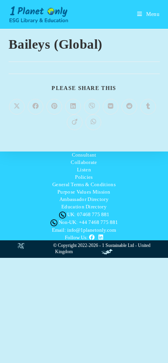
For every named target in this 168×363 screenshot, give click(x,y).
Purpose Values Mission (84, 192)
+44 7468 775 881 (98, 222)
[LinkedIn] (100, 237)
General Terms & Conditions (84, 184)
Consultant (84, 155)
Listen (84, 170)
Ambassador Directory (84, 199)
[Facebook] (93, 237)
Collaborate (84, 162)
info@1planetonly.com (91, 230)
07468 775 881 (93, 214)
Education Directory (84, 207)
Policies (84, 177)
